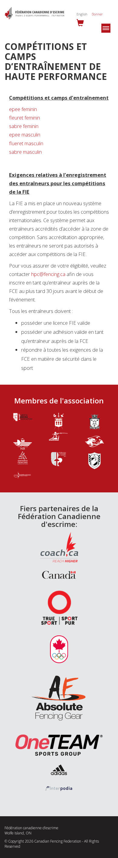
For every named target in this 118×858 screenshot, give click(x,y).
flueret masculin (26, 143)
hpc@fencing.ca (48, 274)
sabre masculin (25, 151)
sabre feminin (23, 126)
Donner (97, 14)
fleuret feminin (24, 117)
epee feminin (23, 109)
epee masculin (24, 134)
